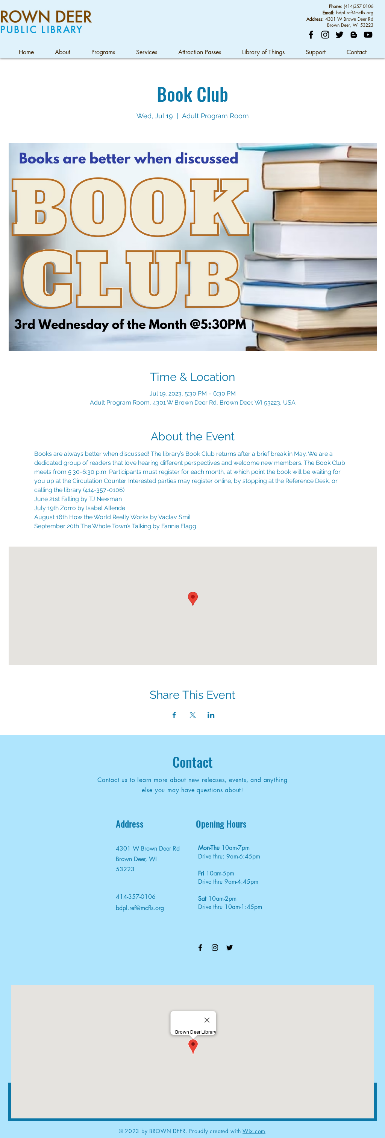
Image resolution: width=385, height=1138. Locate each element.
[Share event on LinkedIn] (211, 715)
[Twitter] (339, 34)
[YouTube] (368, 34)
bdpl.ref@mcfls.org (354, 12)
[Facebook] (311, 34)
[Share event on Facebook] (174, 715)
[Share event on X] (192, 715)
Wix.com (254, 1131)
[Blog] (354, 34)
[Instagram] (325, 34)
